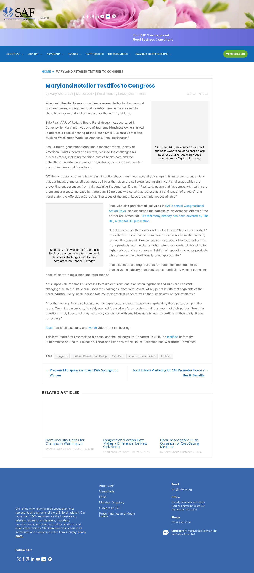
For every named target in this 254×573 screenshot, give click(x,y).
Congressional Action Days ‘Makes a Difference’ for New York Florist (125, 443)
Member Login (235, 53)
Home (46, 72)
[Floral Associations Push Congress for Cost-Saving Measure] (184, 419)
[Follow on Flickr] (108, 16)
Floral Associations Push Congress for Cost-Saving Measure (179, 443)
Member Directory (111, 502)
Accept (15, 559)
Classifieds (106, 491)
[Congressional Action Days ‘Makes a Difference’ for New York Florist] (127, 419)
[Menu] (228, 446)
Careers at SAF (109, 508)
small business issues (142, 356)
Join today (227, 517)
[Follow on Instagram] (91, 16)
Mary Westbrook (61, 94)
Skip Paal (117, 356)
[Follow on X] (83, 16)
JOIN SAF (33, 54)
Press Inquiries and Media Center (117, 515)
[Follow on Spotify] (114, 16)
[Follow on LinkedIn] (96, 16)
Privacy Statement (40, 566)
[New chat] (235, 446)
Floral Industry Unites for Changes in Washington (65, 442)
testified (172, 337)
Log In (238, 456)
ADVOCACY (54, 54)
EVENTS (73, 54)
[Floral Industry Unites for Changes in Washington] (70, 419)
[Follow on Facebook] (87, 16)
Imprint (56, 566)
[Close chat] (242, 446)
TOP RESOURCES (118, 54)
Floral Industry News (111, 94)
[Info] (221, 446)
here (216, 493)
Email (205, 94)
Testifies (166, 356)
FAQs (102, 497)
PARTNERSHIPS (95, 54)
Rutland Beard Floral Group (90, 356)
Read (49, 328)
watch (92, 328)
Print (191, 94)
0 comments (137, 94)
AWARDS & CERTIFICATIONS (151, 54)
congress (61, 356)
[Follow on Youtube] (102, 16)
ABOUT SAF (13, 54)
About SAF (106, 486)
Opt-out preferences (17, 566)
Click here (177, 530)
